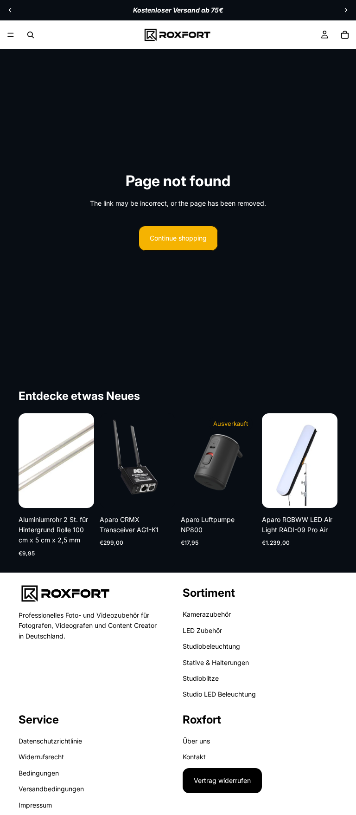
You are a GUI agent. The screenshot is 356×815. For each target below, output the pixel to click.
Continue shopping (178, 238)
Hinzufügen (87, 493)
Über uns (196, 741)
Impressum (35, 804)
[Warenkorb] (345, 35)
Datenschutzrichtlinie (50, 741)
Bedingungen (39, 773)
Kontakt (194, 757)
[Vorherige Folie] (10, 10)
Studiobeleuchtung (211, 646)
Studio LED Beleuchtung (219, 694)
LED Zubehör (202, 630)
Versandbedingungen (51, 789)
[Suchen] (30, 35)
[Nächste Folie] (346, 10)
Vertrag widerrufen (222, 780)
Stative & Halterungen (216, 662)
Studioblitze (201, 678)
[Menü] (10, 35)
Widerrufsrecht (41, 757)
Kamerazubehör (207, 614)
